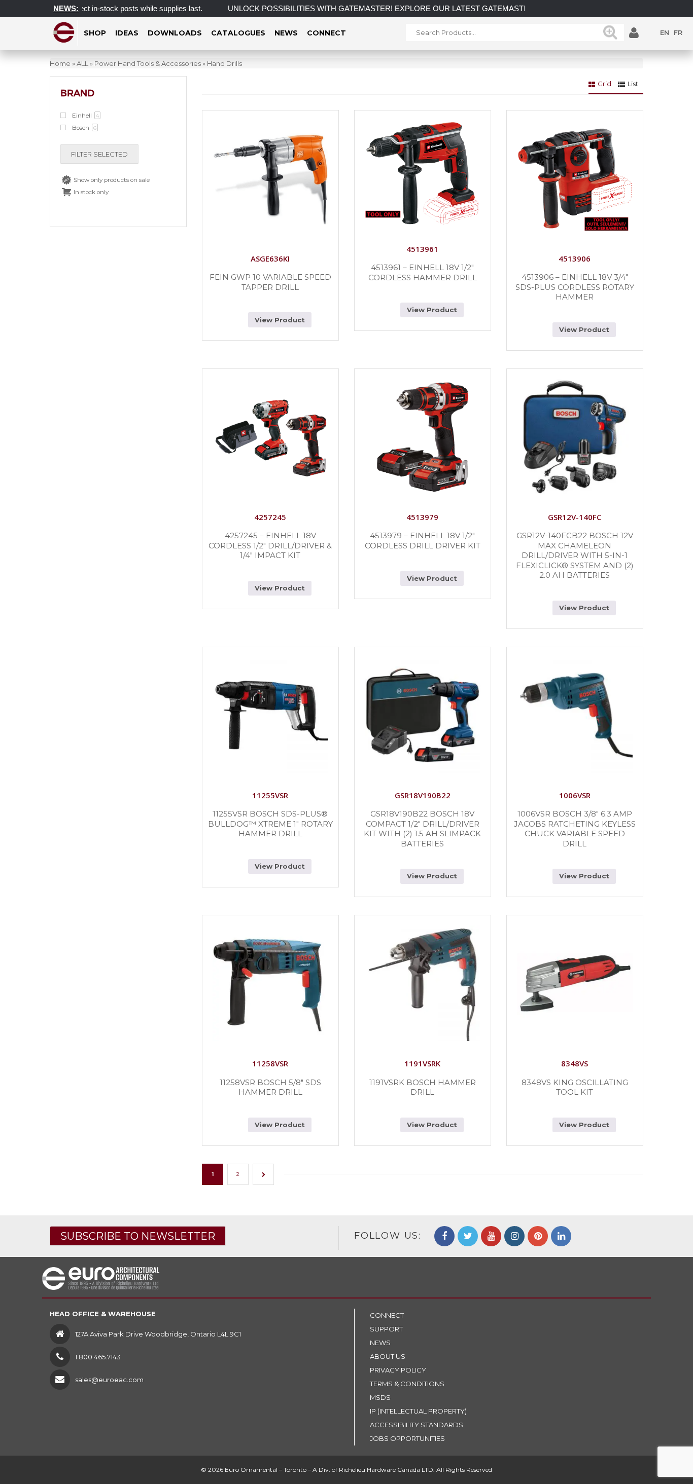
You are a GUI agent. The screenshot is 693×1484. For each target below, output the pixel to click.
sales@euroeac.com (109, 1380)
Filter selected (99, 154)
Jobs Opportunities (407, 1438)
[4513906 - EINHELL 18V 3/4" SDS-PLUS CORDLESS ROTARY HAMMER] (575, 178)
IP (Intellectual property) (418, 1411)
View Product (280, 320)
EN (664, 32)
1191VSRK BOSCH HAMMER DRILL (422, 1087)
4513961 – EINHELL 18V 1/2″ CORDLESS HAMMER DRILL (422, 272)
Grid (604, 84)
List (633, 84)
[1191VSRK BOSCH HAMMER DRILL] (422, 983)
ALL (82, 63)
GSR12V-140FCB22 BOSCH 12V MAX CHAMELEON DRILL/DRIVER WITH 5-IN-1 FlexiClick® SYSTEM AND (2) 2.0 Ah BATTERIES (575, 555)
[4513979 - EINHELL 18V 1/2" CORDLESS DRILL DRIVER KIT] (422, 437)
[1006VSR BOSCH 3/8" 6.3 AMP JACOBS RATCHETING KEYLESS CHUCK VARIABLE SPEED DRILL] (575, 715)
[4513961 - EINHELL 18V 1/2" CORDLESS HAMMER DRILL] (422, 174)
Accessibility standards (416, 1425)
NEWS (380, 1343)
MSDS (380, 1397)
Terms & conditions (407, 1384)
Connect (387, 1315)
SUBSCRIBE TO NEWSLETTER (137, 1236)
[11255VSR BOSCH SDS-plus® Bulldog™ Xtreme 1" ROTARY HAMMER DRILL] (270, 715)
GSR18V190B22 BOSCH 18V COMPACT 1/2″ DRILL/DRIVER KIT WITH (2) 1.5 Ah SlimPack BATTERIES (422, 828)
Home (60, 63)
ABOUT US (387, 1356)
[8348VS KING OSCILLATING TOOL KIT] (575, 983)
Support (386, 1329)
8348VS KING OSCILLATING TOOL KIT (575, 1087)
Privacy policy (398, 1370)
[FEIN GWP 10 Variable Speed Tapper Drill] (270, 178)
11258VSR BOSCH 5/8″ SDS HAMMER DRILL (270, 1087)
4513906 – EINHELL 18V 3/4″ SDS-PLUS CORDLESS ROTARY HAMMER (574, 287)
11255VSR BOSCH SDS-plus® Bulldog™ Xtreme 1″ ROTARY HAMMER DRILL (270, 823)
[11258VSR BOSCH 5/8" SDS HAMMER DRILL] (270, 983)
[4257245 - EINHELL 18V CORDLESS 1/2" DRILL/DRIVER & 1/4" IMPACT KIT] (270, 437)
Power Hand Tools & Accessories (147, 63)
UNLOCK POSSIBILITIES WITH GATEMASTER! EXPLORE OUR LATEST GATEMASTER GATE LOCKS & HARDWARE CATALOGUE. (435, 8)
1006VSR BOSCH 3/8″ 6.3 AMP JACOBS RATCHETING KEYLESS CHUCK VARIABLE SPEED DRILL (575, 828)
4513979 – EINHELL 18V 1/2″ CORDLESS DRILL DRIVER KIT (422, 540)
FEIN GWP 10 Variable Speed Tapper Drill (270, 282)
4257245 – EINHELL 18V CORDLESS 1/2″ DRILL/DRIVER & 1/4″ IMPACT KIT (270, 545)
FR (678, 32)
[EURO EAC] (64, 32)
